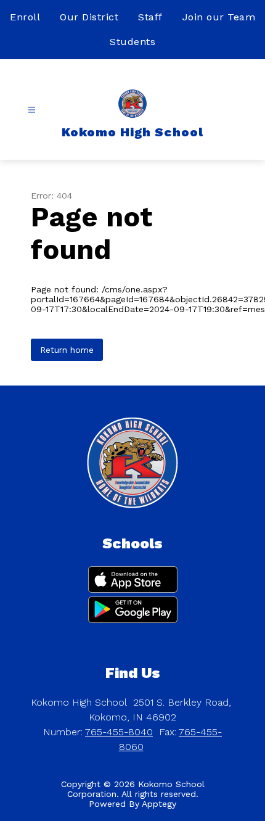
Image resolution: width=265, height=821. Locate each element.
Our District (89, 17)
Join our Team (219, 17)
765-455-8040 (119, 732)
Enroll (25, 17)
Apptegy (159, 804)
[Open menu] (32, 110)
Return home (67, 350)
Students (132, 41)
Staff (150, 17)
